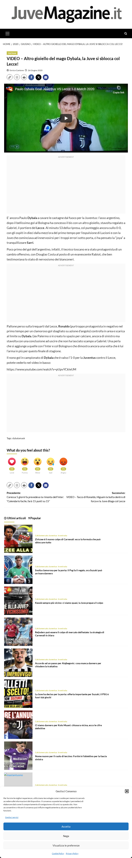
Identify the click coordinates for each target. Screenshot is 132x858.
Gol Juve (12, 53)
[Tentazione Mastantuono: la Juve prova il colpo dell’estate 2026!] (13, 774)
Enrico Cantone (17, 70)
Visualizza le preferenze (66, 845)
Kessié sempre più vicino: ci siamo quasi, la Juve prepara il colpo (69, 602)
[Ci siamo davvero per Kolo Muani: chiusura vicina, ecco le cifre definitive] (18, 724)
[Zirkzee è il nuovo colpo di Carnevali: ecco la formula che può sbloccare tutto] (18, 538)
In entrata (62, 535)
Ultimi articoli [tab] (16, 518)
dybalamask (18, 438)
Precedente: (35, 497)
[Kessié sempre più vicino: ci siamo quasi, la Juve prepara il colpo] (18, 600)
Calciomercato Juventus (46, 535)
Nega (66, 836)
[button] (127, 791)
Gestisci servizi (11, 817)
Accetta (66, 826)
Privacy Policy (72, 853)
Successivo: (95, 497)
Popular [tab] (35, 518)
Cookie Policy (58, 853)
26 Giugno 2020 (35, 70)
